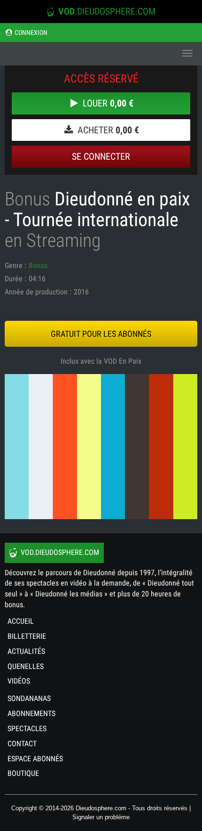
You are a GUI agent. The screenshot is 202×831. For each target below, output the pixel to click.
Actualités (26, 651)
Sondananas (29, 698)
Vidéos (19, 680)
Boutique (23, 773)
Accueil (21, 621)
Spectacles (27, 728)
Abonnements (31, 713)
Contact (22, 743)
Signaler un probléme (101, 817)
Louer (106, 103)
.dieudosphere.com (106, 11)
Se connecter (101, 156)
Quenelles (26, 666)
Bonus (38, 265)
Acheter (107, 130)
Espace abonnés (35, 758)
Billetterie (27, 636)
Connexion (30, 32)
